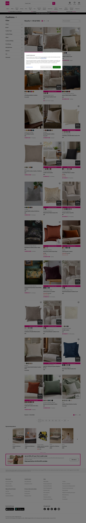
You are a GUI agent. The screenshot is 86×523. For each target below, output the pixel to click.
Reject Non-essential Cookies (46, 67)
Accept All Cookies (57, 67)
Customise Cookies (29, 67)
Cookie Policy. (43, 58)
